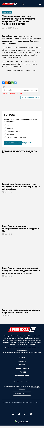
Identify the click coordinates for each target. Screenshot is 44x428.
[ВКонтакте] (3, 82)
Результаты (27, 143)
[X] (9, 82)
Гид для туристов (22, 368)
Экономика (7, 12)
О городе (22, 372)
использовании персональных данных (27, 352)
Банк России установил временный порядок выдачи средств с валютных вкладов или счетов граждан (21, 270)
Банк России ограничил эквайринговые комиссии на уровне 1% (21, 228)
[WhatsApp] (12, 82)
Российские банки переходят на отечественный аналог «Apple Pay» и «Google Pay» (21, 187)
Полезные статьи (22, 376)
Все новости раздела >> (30, 98)
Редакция (16, 381)
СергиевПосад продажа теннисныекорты (20, 90)
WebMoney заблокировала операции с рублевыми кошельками (21, 311)
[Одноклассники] (6, 82)
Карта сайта (25, 381)
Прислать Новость (22, 394)
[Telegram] (15, 82)
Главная (22, 358)
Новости (22, 361)
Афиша (22, 365)
